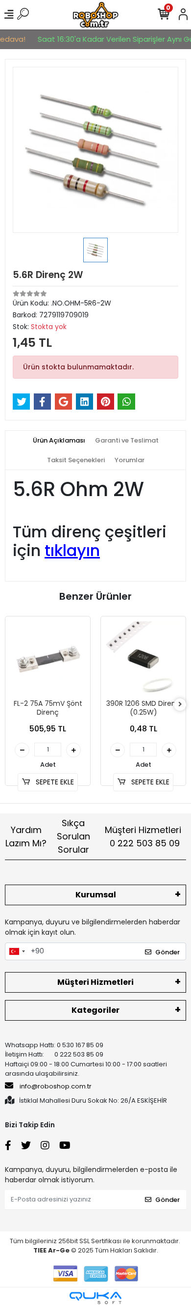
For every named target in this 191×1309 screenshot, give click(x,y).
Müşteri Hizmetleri (143, 836)
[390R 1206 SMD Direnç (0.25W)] (143, 658)
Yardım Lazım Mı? (26, 836)
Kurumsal (95, 894)
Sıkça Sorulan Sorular (73, 836)
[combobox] (16, 951)
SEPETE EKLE (54, 782)
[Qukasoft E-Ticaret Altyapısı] (95, 1298)
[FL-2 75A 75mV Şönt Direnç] (47, 658)
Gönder (167, 952)
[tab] (59, 440)
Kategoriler (95, 1010)
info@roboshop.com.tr (56, 1086)
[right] (180, 705)
